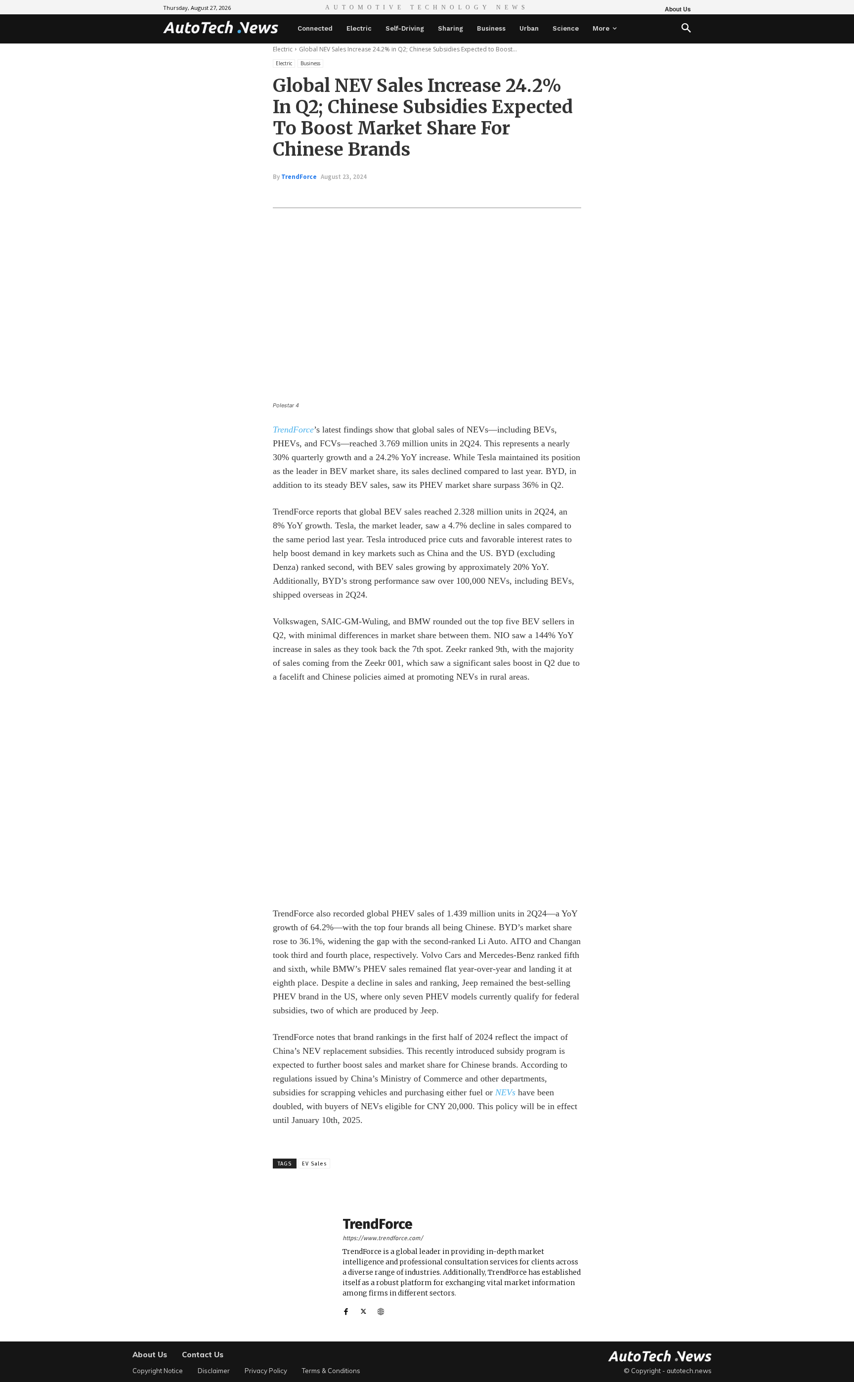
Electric (283, 49)
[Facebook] (344, 194)
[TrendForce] (302, 1266)
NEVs (505, 1092)
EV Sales (314, 1164)
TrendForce (299, 177)
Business (310, 63)
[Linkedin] (412, 194)
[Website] (380, 1309)
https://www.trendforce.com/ (382, 1238)
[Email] (435, 194)
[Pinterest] (389, 194)
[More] (458, 194)
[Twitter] (367, 194)
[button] (686, 28)
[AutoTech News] (220, 27)
